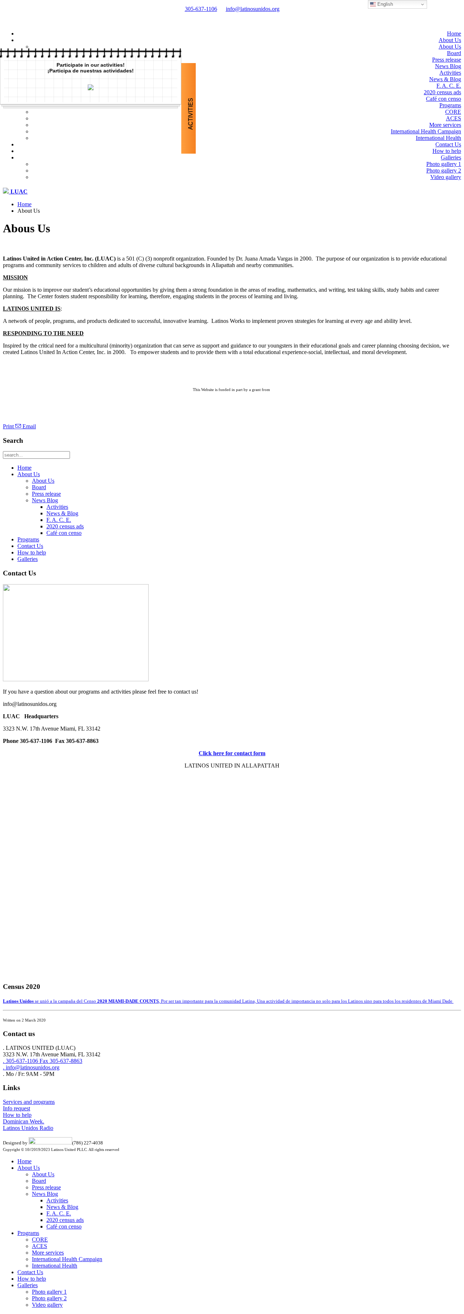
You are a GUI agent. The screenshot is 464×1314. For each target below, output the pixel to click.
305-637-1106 (201, 9)
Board (454, 53)
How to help (446, 151)
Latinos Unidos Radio (28, 1128)
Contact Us (448, 144)
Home (454, 33)
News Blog (448, 66)
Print (9, 426)
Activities (450, 73)
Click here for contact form (232, 753)
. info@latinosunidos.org (31, 1067)
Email (28, 426)
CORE (453, 112)
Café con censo (443, 99)
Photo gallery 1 (443, 164)
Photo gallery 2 (443, 170)
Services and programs (29, 1102)
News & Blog (445, 79)
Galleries (451, 157)
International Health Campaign (426, 131)
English (384, 4)
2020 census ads (442, 92)
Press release (446, 60)
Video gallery (445, 177)
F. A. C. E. (448, 86)
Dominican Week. (23, 1121)
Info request (16, 1108)
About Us (450, 40)
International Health (438, 138)
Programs (450, 105)
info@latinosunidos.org (252, 9)
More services (445, 125)
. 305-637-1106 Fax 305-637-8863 (42, 1061)
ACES (453, 118)
